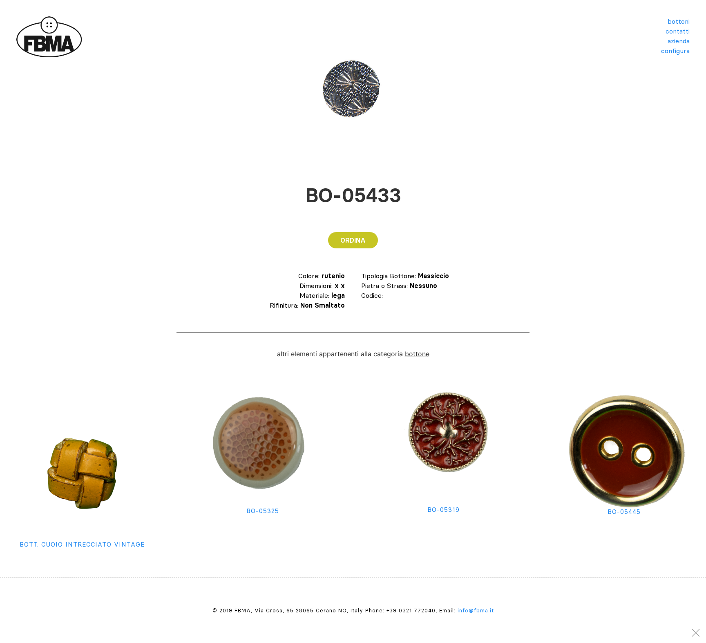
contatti (678, 31)
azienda (679, 41)
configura (675, 51)
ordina (353, 240)
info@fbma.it (476, 610)
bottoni (679, 21)
